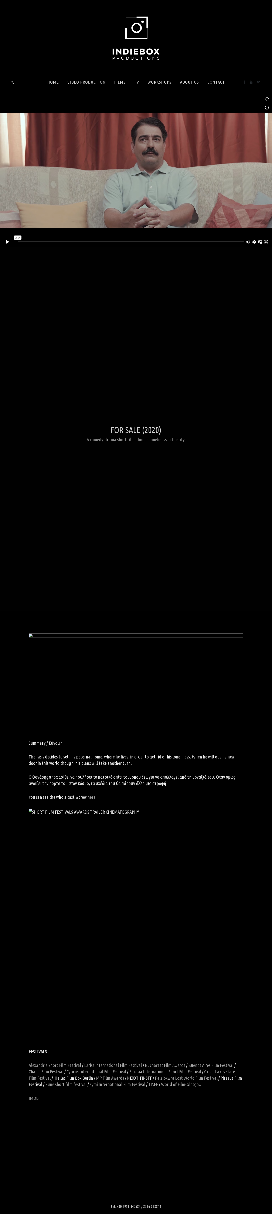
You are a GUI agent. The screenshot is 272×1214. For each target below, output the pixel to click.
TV (136, 81)
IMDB (34, 1098)
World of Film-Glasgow (181, 1084)
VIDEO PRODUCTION (86, 81)
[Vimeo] (258, 82)
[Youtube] (251, 82)
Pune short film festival (66, 1084)
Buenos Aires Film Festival (211, 1065)
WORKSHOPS (159, 81)
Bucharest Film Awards (165, 1065)
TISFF (153, 1084)
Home (53, 81)
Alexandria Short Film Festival (55, 1065)
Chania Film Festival (46, 1071)
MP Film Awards (110, 1078)
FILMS (120, 81)
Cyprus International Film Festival (96, 1071)
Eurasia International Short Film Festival (165, 1071)
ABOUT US (189, 81)
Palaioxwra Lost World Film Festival (186, 1078)
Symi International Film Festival (117, 1084)
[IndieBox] (136, 39)
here (91, 797)
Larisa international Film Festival (113, 1065)
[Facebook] (244, 82)
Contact (216, 81)
